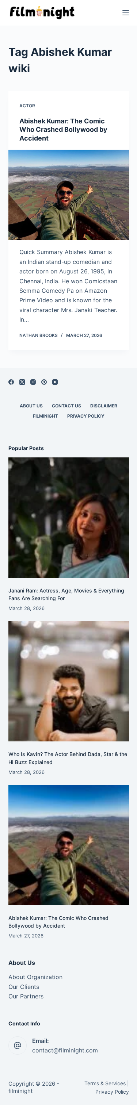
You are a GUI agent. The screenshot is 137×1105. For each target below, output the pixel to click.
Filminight (45, 416)
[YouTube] (55, 382)
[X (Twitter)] (22, 382)
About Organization (35, 977)
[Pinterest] (44, 382)
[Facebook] (11, 382)
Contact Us (66, 405)
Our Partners (25, 996)
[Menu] (125, 12)
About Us (31, 405)
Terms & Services (105, 1083)
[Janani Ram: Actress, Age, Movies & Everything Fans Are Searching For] (68, 517)
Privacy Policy (85, 416)
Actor (27, 105)
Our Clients (23, 986)
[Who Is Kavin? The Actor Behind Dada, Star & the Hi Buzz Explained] (68, 681)
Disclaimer (103, 405)
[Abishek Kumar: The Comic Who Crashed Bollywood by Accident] (68, 195)
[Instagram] (33, 382)
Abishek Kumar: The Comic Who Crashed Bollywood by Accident (63, 129)
